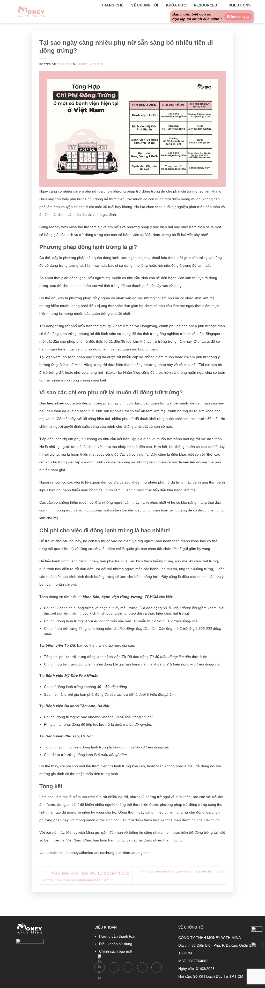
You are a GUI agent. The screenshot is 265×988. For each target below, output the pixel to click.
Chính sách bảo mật (115, 951)
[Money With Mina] (31, 11)
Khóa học (176, 5)
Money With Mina (91, 64)
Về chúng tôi (144, 5)
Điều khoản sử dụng (115, 944)
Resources (205, 5)
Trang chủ (112, 5)
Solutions (240, 5)
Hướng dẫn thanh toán (117, 936)
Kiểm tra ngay (238, 17)
